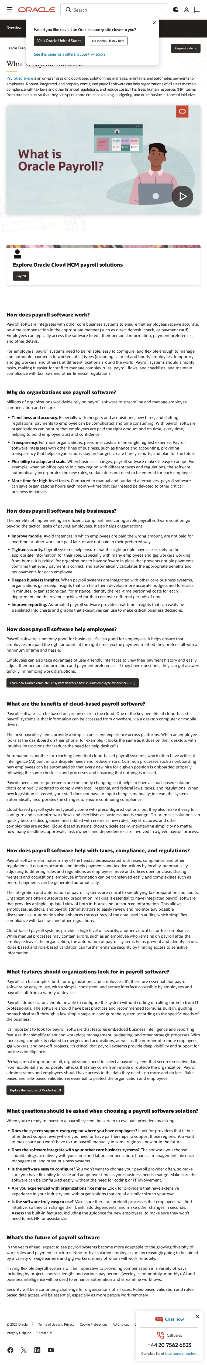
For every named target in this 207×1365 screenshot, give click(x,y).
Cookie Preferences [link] (93, 1324)
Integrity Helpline (18, 1332)
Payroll (21, 276)
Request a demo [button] (186, 48)
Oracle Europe (18, 47)
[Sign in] (186, 9)
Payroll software (19, 78)
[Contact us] (197, 9)
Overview (14, 27)
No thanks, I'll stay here (108, 41)
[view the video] (103, 160)
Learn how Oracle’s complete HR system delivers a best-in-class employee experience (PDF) (72, 683)
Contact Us (44, 1332)
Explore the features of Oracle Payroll (35, 1090)
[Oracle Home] (36, 9)
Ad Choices (121, 1324)
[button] (9, 9)
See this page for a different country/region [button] (69, 54)
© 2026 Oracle (16, 1324)
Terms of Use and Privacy (56, 1324)
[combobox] (114, 9)
